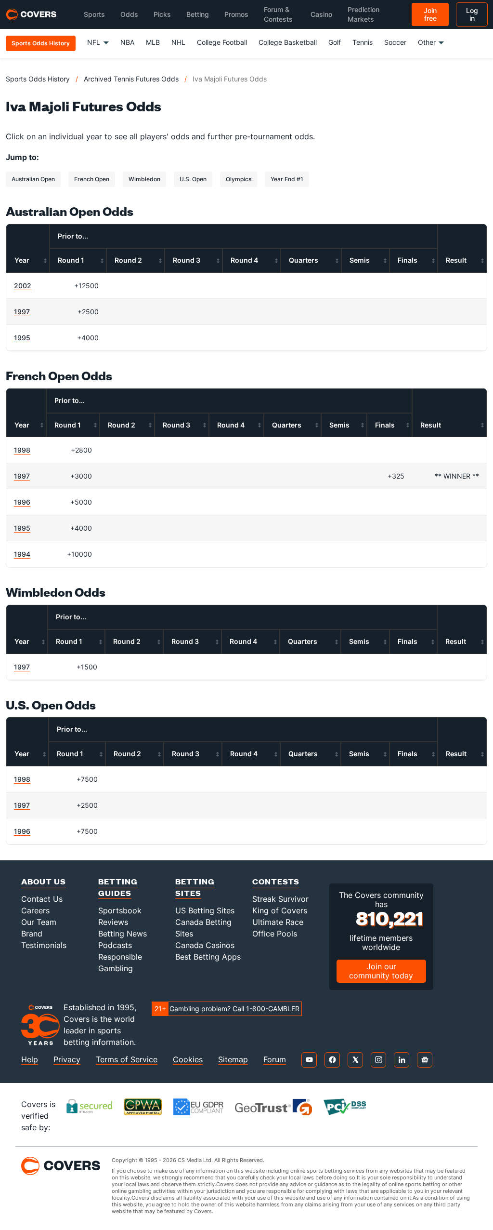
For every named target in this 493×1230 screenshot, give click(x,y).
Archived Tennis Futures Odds (131, 79)
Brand (31, 933)
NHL (178, 42)
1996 (22, 502)
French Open (91, 179)
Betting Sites (195, 887)
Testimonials (43, 945)
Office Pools (274, 933)
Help (29, 1059)
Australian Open (33, 179)
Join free (430, 14)
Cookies (188, 1059)
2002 (22, 285)
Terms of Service (126, 1059)
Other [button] (427, 42)
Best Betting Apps (208, 957)
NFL (93, 42)
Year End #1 (287, 179)
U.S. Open (193, 179)
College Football (222, 42)
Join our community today (381, 971)
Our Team (38, 922)
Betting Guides (118, 887)
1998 (22, 450)
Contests (275, 881)
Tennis (362, 42)
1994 (22, 554)
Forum (274, 1059)
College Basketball (288, 42)
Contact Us (42, 899)
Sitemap (233, 1059)
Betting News (122, 933)
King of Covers (279, 910)
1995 (22, 338)
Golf (334, 42)
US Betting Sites (204, 910)
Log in (472, 14)
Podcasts (115, 945)
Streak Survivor (280, 899)
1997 (22, 312)
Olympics (238, 179)
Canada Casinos (204, 945)
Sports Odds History (38, 79)
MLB (153, 42)
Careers (35, 910)
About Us (43, 881)
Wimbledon (144, 179)
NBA (127, 42)
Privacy (66, 1059)
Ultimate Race (277, 922)
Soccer (395, 42)
